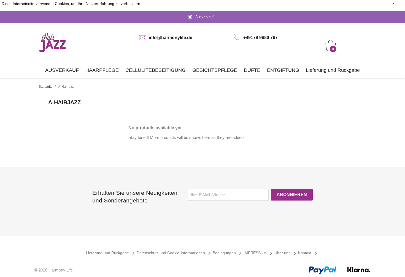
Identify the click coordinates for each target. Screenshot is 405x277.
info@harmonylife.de (170, 37)
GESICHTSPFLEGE (214, 70)
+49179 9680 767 (260, 37)
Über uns (286, 253)
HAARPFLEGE (102, 70)
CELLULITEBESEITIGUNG (155, 70)
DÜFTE (252, 70)
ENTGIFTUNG (283, 70)
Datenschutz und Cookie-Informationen (175, 253)
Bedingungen (228, 253)
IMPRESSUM (259, 253)
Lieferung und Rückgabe (333, 70)
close (387, 3)
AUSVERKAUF (62, 70)
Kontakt (308, 253)
